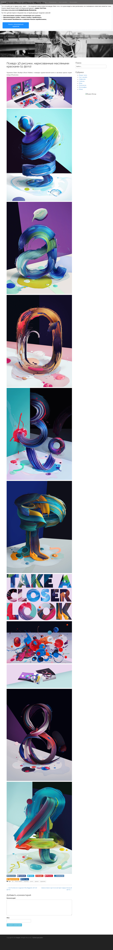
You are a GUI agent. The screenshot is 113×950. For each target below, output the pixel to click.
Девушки (11, 2)
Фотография (73, 2)
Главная (3, 2)
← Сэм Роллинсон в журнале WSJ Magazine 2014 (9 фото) (22, 888)
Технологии (52, 2)
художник (42, 881)
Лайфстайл (30, 2)
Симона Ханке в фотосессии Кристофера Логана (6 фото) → (56, 888)
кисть (31, 881)
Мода (44, 2)
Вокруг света (21, 2)
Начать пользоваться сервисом (15, 25)
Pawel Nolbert (18, 881)
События (81, 81)
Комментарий (11, 898)
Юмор (38, 2)
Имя (8, 917)
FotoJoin (18, 937)
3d (12, 881)
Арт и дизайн (63, 2)
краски (36, 881)
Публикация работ (37, 937)
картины (26, 881)
